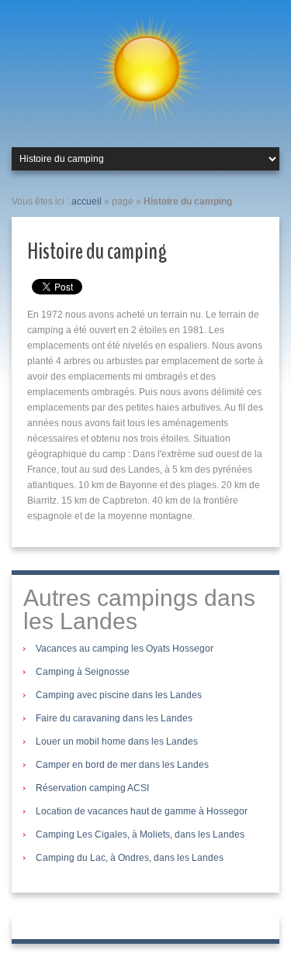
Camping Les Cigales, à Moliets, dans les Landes (140, 834)
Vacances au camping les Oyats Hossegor (124, 648)
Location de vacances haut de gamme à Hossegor (142, 811)
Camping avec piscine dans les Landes (119, 695)
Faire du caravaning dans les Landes (114, 718)
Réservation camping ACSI (92, 788)
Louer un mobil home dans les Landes (117, 741)
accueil (86, 201)
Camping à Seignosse (83, 671)
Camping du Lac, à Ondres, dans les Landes (129, 857)
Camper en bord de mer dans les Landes (122, 764)
